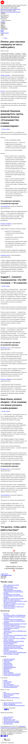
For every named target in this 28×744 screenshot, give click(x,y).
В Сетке (3, 91)
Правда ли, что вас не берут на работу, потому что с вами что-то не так (15, 602)
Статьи (5, 38)
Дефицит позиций (5, 75)
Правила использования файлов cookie (10, 12)
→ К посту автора (5, 129)
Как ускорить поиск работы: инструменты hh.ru (11, 588)
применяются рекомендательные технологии (13, 727)
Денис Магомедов (5, 206)
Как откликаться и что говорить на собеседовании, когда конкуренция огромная (13, 596)
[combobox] (7, 739)
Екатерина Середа (5, 255)
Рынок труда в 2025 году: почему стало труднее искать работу (14, 607)
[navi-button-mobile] (2, 35)
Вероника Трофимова (6, 223)
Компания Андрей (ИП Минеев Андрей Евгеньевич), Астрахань (15, 617)
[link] (3, 27)
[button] (2, 30)
